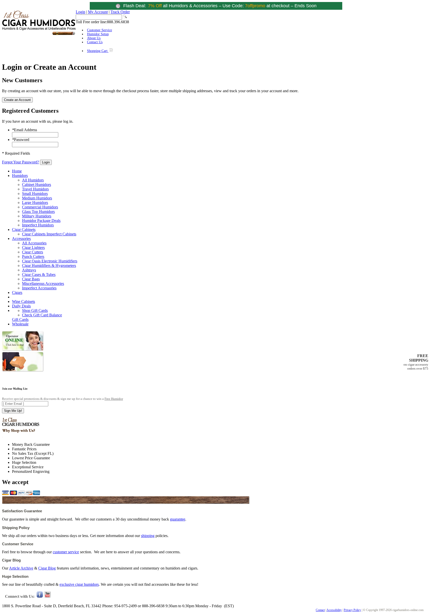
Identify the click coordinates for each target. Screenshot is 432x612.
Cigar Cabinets (24, 229)
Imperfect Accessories (39, 288)
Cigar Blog (47, 568)
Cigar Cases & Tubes (39, 274)
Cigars (17, 292)
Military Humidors (36, 216)
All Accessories (34, 243)
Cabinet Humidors (36, 184)
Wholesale (20, 324)
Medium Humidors (37, 198)
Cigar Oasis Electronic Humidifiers (49, 261)
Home (17, 171)
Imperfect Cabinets (61, 234)
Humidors (20, 175)
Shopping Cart (97, 51)
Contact (320, 610)
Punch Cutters (33, 256)
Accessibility (334, 610)
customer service (66, 552)
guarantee (177, 519)
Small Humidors (35, 193)
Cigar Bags (31, 279)
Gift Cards (20, 319)
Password (20, 139)
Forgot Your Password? (20, 162)
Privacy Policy (352, 610)
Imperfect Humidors (38, 225)
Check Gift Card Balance (42, 315)
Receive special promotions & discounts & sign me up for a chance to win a (62, 399)
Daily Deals (21, 306)
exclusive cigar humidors (79, 584)
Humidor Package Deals (41, 220)
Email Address (24, 130)
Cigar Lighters (33, 247)
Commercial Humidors (40, 207)
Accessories (21, 238)
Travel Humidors (35, 189)
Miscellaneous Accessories (43, 283)
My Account (98, 12)
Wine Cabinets (23, 301)
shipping (147, 536)
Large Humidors (35, 202)
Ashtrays (29, 270)
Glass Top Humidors (38, 211)
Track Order (120, 12)
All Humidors (33, 180)
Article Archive (21, 568)
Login (80, 12)
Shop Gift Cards (35, 310)
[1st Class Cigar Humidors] (39, 34)
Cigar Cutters (32, 252)
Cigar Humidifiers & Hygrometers (49, 265)
